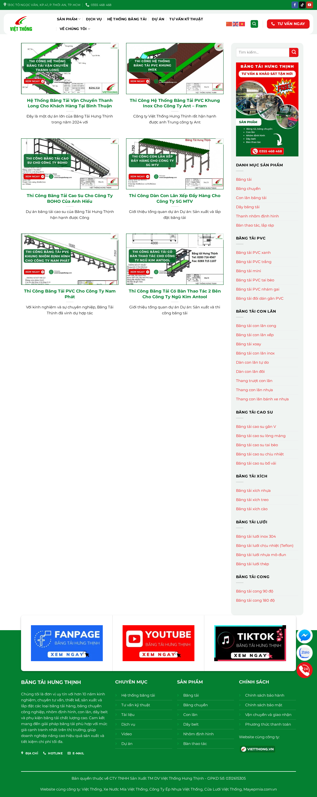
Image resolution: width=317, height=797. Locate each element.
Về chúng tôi (73, 29)
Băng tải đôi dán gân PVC (260, 298)
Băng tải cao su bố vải (256, 463)
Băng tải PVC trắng (253, 261)
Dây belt (191, 724)
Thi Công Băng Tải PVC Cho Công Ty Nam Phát (70, 293)
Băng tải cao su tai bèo (257, 445)
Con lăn (190, 714)
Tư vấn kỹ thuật (186, 19)
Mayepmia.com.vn (260, 789)
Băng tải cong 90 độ (254, 591)
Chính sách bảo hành (264, 695)
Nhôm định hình (198, 734)
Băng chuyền (248, 188)
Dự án (158, 19)
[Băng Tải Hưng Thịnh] (28, 24)
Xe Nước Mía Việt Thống (126, 789)
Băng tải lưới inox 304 (256, 536)
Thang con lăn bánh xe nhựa (262, 399)
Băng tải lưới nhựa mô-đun (261, 554)
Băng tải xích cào (251, 508)
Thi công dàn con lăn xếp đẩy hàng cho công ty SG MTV (174, 198)
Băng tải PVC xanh (253, 252)
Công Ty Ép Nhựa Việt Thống (176, 789)
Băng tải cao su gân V (256, 426)
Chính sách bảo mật (263, 705)
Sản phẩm (67, 19)
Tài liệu (127, 714)
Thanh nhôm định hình (257, 216)
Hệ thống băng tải (127, 19)
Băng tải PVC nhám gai (257, 289)
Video (126, 734)
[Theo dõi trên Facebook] (294, 4)
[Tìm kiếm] (254, 24)
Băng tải (244, 179)
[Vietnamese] (242, 24)
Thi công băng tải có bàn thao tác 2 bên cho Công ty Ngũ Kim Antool (175, 293)
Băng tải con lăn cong (256, 325)
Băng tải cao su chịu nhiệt (260, 454)
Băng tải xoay (248, 344)
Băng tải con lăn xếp (255, 334)
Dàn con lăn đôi (250, 371)
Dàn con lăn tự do (252, 362)
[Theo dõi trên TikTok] (302, 4)
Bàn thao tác (195, 743)
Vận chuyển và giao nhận (268, 714)
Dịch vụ (94, 19)
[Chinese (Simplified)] (229, 24)
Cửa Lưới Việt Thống (223, 789)
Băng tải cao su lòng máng (261, 435)
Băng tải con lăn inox (255, 353)
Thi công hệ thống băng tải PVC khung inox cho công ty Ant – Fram (175, 103)
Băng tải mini (248, 270)
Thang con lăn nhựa (254, 389)
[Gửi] (293, 52)
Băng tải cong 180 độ (255, 600)
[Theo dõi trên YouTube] (309, 4)
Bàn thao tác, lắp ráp (255, 225)
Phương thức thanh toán (268, 724)
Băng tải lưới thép (252, 563)
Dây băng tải (248, 207)
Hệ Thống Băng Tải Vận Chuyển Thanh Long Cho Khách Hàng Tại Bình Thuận (70, 103)
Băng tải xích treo (252, 499)
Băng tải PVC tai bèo (255, 280)
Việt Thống (92, 789)
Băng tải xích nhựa (253, 490)
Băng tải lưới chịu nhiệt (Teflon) (264, 545)
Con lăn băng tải (251, 197)
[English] (236, 24)
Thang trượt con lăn (254, 380)
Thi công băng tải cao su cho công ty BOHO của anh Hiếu (70, 198)
